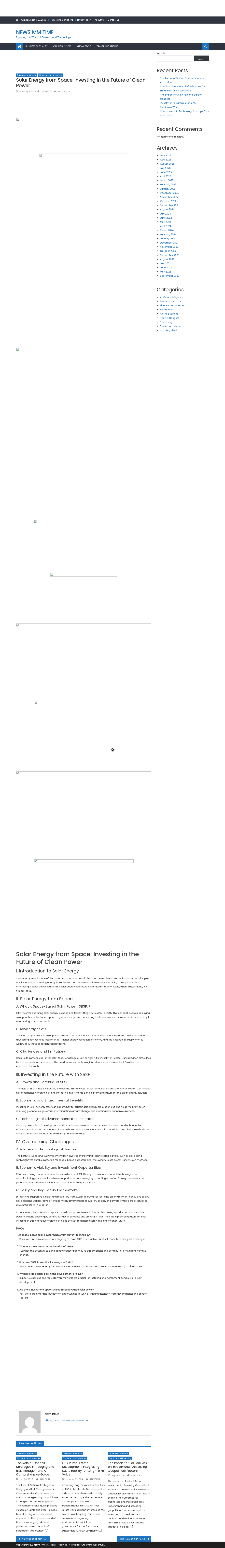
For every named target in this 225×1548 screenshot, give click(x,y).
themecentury (96, 1544)
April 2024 (165, 226)
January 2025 (167, 188)
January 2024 (168, 238)
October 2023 (168, 251)
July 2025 (165, 168)
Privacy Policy (84, 19)
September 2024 (170, 205)
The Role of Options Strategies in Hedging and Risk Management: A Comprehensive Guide (35, 1468)
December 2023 (169, 242)
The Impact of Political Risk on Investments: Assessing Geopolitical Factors (127, 1467)
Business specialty (37, 46)
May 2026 (165, 155)
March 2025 (166, 180)
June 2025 (166, 172)
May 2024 (165, 222)
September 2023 (169, 255)
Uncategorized (168, 330)
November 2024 (169, 197)
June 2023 (166, 267)
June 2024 (166, 217)
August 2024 (167, 209)
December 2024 (169, 193)
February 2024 (168, 234)
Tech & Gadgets (169, 318)
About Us (99, 19)
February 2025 (168, 184)
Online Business (62, 46)
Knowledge (84, 46)
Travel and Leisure (107, 46)
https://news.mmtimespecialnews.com (67, 1420)
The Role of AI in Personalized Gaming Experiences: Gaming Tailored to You (135, 1539)
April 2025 (165, 176)
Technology (167, 322)
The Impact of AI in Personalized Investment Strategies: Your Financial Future (35, 1539)
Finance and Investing (50, 75)
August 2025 (167, 163)
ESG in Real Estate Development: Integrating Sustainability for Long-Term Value (83, 1468)
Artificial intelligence (171, 297)
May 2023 (165, 271)
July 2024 (165, 213)
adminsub (46, 91)
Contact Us (113, 19)
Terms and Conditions (61, 19)
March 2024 (167, 230)
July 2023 (165, 263)
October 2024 (168, 201)
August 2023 (167, 259)
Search (161, 53)
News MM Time (35, 32)
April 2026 (165, 159)
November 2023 (169, 246)
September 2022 (169, 275)
